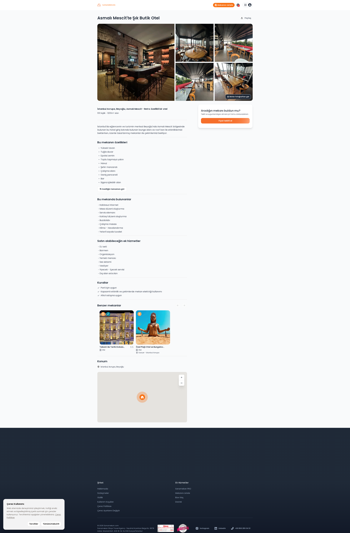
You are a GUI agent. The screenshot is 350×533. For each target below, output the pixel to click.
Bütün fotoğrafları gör (239, 96)
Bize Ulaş (179, 497)
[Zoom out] (181, 383)
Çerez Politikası (104, 506)
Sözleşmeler (103, 493)
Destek (178, 501)
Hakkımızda (102, 488)
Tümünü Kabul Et (51, 523)
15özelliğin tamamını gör (112, 189)
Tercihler (33, 523)
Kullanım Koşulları (105, 501)
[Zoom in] (181, 377)
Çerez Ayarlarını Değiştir (108, 510)
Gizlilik (100, 497)
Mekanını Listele (182, 493)
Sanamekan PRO (183, 488)
